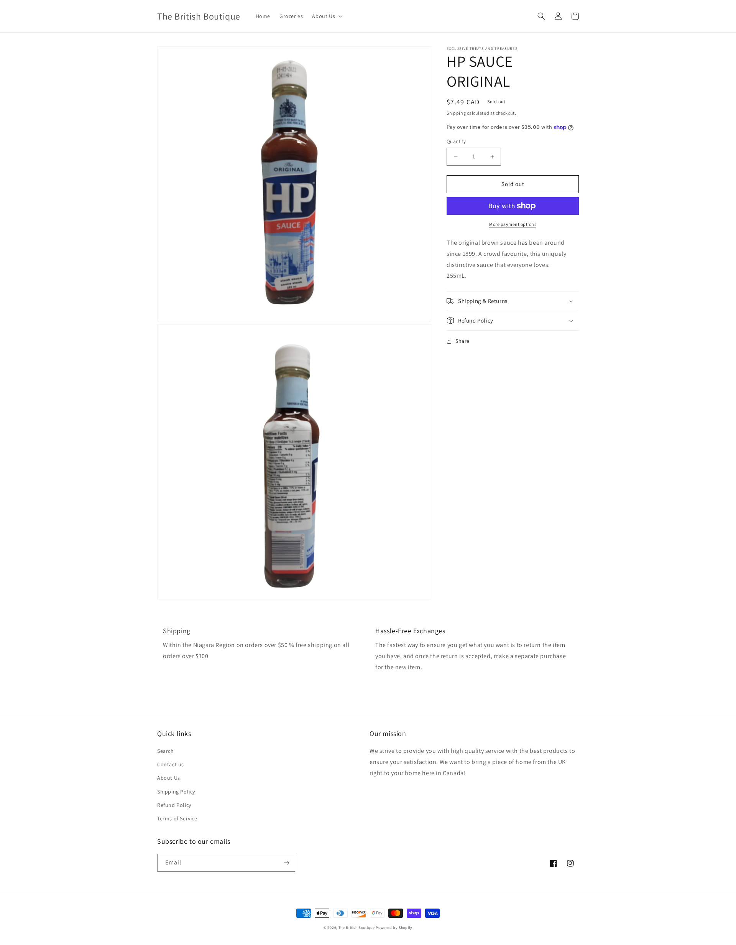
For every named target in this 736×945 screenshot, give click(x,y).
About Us (168, 777)
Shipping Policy (176, 791)
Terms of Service (177, 818)
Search (165, 750)
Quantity (456, 141)
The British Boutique (357, 927)
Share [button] (462, 341)
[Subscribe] (286, 863)
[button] (326, 16)
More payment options (512, 224)
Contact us (170, 764)
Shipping (456, 113)
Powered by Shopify (394, 927)
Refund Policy (174, 805)
